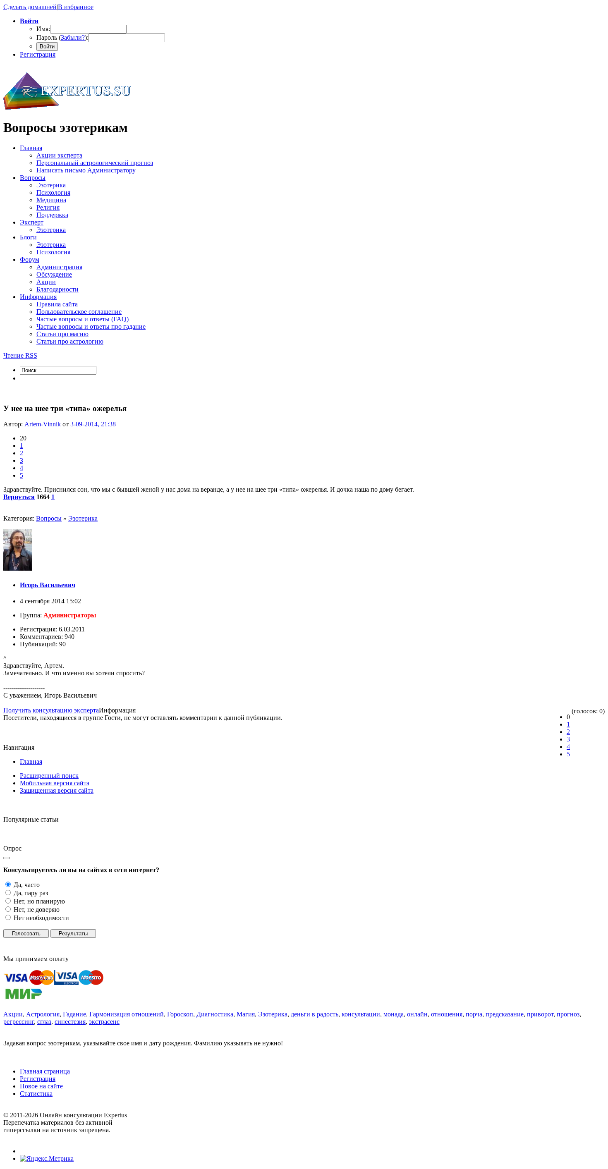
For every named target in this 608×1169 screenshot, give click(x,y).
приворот (540, 1014)
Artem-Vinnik (42, 424)
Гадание (74, 1014)
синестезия (70, 1021)
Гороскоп (180, 1014)
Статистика (36, 1093)
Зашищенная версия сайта (56, 790)
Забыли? (73, 37)
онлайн (417, 1014)
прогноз (568, 1014)
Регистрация (37, 54)
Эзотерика (83, 518)
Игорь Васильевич (47, 584)
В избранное (75, 6)
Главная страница (45, 1071)
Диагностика (214, 1014)
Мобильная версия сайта (54, 783)
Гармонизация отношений (126, 1014)
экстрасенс (104, 1021)
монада (393, 1014)
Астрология (43, 1014)
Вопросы (49, 518)
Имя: (43, 28)
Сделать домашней (30, 6)
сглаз (44, 1021)
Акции (13, 1014)
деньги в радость (314, 1014)
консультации (361, 1014)
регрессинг (18, 1021)
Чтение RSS (20, 355)
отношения (446, 1014)
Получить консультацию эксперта (51, 710)
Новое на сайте (41, 1086)
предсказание (505, 1014)
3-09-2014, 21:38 (93, 424)
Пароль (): (62, 37)
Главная (31, 761)
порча (474, 1014)
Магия (246, 1014)
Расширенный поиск (49, 775)
